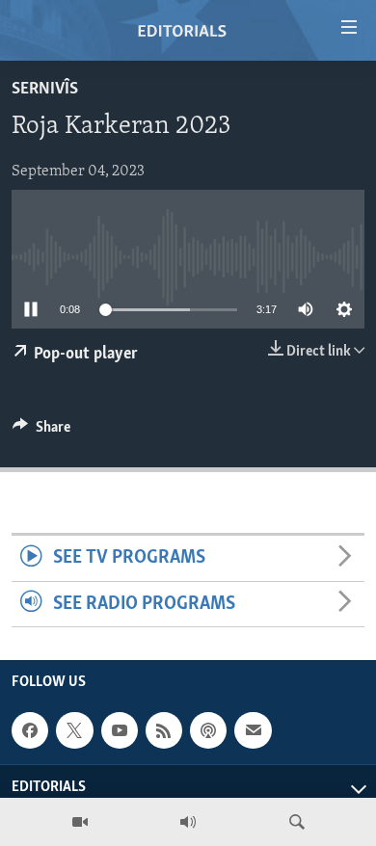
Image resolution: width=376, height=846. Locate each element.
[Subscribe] (252, 730)
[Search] (297, 822)
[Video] (80, 822)
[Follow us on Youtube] (119, 730)
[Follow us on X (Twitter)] (74, 730)
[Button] (41, 431)
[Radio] (188, 822)
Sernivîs (45, 89)
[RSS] (164, 730)
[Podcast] (208, 730)
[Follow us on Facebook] (30, 730)
